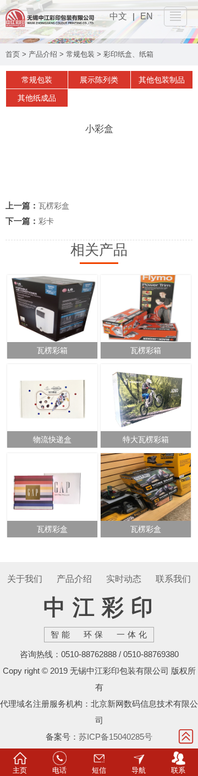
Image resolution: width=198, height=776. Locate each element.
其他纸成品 (37, 97)
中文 (118, 16)
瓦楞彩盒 (53, 205)
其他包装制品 (162, 79)
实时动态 (123, 579)
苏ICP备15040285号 (115, 736)
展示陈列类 (99, 79)
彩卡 (46, 221)
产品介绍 (43, 54)
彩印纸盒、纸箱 (128, 54)
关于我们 (24, 579)
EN (146, 16)
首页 (13, 54)
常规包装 (80, 54)
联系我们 (173, 579)
